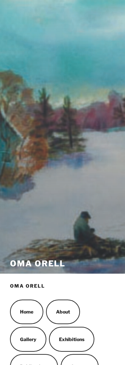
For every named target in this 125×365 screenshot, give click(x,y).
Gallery (28, 339)
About (63, 312)
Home (26, 312)
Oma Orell (37, 263)
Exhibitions (71, 339)
